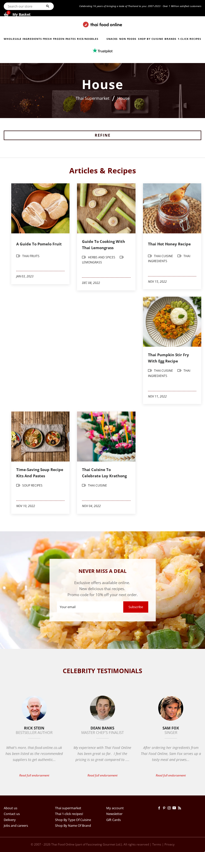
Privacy (169, 844)
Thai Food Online (62, 844)
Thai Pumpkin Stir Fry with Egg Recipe (168, 357)
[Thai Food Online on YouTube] (175, 808)
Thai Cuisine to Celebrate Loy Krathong (104, 472)
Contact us (12, 813)
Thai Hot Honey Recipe (169, 243)
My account (115, 808)
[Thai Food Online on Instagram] (170, 808)
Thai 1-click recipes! (69, 813)
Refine (102, 135)
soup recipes (32, 485)
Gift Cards (113, 819)
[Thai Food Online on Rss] (180, 808)
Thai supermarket (68, 808)
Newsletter (114, 813)
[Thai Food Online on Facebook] (160, 808)
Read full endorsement (34, 775)
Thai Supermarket (93, 98)
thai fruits (31, 256)
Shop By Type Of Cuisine (73, 819)
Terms (156, 844)
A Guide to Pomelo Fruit (39, 243)
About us (10, 808)
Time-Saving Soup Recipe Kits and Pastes (39, 472)
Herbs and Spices (101, 257)
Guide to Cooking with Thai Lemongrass (103, 244)
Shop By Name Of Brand (73, 825)
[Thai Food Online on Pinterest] (165, 808)
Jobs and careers (16, 825)
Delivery (10, 819)
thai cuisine (163, 256)
